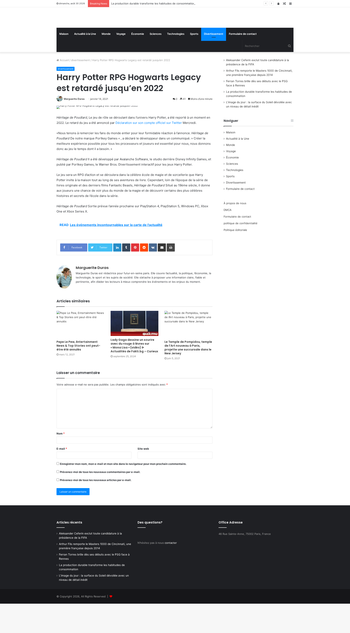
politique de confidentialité (240, 252)
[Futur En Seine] (94, 32)
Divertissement (213, 63)
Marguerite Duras (74, 128)
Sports (194, 63)
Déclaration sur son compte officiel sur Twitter (148, 152)
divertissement (80, 89)
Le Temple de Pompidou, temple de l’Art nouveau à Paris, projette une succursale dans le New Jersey (188, 377)
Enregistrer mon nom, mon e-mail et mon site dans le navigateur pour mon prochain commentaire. (123, 493)
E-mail (62, 478)
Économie (137, 63)
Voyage (121, 63)
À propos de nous (235, 232)
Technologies (175, 63)
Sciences (155, 63)
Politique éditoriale (235, 259)
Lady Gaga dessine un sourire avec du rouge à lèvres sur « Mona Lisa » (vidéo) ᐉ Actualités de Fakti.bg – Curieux (134, 375)
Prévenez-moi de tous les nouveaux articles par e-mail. (95, 509)
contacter (171, 572)
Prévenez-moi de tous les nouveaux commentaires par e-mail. (100, 501)
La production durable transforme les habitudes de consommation (153, 3)
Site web (143, 478)
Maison (63, 63)
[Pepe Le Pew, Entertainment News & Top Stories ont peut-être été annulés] (81, 353)
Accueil (64, 89)
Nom (61, 462)
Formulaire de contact (243, 63)
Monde (106, 63)
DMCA (228, 239)
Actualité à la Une (85, 63)
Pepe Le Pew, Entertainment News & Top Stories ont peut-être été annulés (78, 375)
